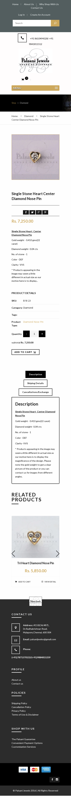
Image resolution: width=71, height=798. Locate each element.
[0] (22, 79)
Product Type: (16, 323)
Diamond (28, 116)
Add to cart (24, 581)
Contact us (17, 683)
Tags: (14, 314)
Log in (21, 14)
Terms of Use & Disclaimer (25, 714)
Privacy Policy (19, 710)
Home (15, 116)
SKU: (14, 300)
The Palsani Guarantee (23, 739)
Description (35, 374)
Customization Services (24, 746)
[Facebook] (52, 779)
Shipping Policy (19, 703)
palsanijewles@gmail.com (43, 639)
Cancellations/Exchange (35, 392)
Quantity (17, 334)
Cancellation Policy (21, 707)
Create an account (40, 14)
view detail (50, 581)
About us (16, 679)
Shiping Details (35, 383)
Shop (14, 103)
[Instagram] (56, 779)
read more (17, 286)
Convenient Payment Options (27, 743)
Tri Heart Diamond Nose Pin (35, 563)
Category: (17, 307)
